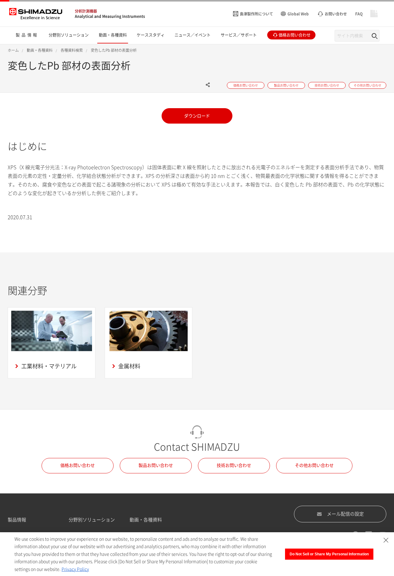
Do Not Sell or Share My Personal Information (329, 554)
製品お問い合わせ (156, 465)
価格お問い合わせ (77, 465)
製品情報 (17, 519)
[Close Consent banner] (386, 540)
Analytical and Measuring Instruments (110, 16)
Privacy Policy (75, 569)
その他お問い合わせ (314, 465)
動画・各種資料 (146, 519)
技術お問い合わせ (234, 465)
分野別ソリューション (92, 519)
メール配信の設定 (345, 514)
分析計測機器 (86, 11)
